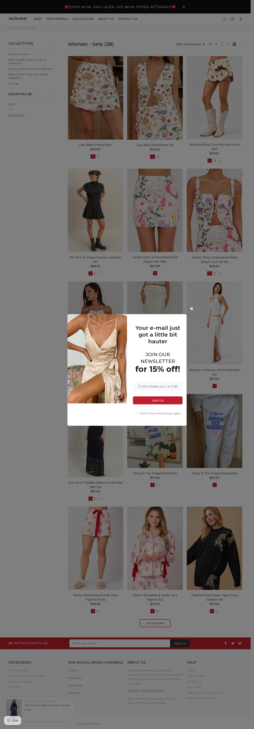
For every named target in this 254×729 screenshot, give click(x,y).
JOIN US (158, 400)
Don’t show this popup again (160, 413)
